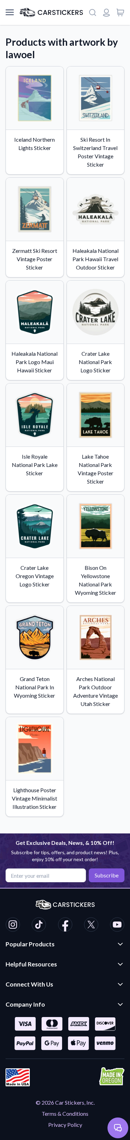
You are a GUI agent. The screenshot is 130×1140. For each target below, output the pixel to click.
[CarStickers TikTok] (39, 925)
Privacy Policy (65, 1124)
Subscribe (107, 875)
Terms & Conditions (65, 1113)
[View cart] (120, 12)
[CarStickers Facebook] (65, 925)
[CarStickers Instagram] (13, 925)
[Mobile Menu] (10, 12)
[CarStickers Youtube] (117, 925)
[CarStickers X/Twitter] (91, 925)
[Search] (92, 12)
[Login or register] (106, 12)
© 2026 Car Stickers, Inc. (65, 1102)
